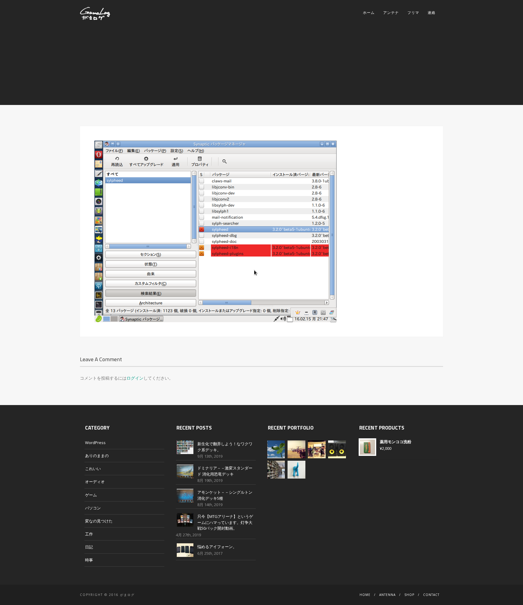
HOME (365, 595)
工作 (89, 534)
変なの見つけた (99, 521)
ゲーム (91, 495)
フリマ (413, 12)
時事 (89, 560)
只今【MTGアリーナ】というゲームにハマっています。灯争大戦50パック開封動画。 (225, 522)
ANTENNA (387, 595)
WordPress (95, 442)
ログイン (135, 378)
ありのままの (97, 455)
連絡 (432, 12)
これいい (93, 468)
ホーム (369, 12)
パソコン (93, 508)
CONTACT (431, 595)
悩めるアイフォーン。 (217, 546)
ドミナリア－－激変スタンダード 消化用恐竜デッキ (224, 471)
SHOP (409, 595)
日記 (89, 547)
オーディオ (95, 481)
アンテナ (391, 12)
